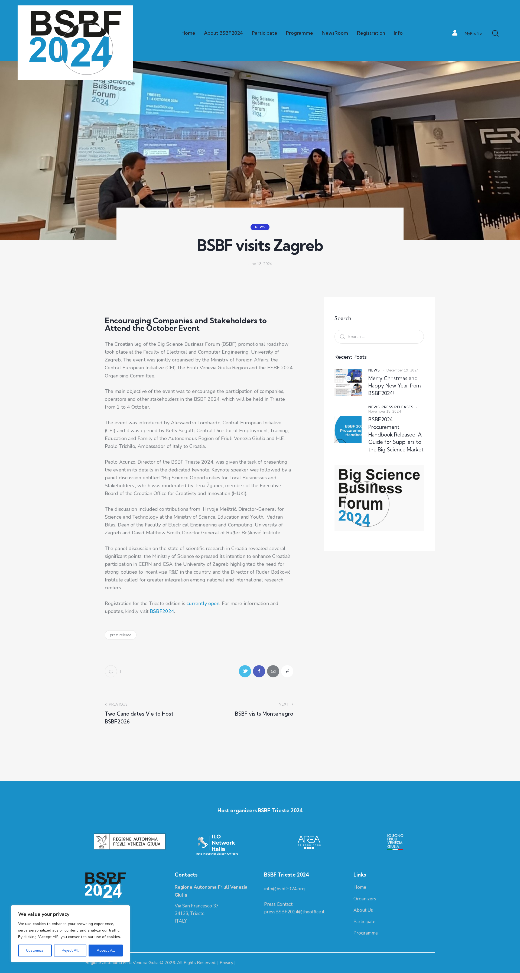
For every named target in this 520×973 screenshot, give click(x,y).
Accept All (106, 950)
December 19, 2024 (402, 370)
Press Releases (397, 407)
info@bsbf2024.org (284, 889)
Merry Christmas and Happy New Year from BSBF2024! (394, 385)
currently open (203, 603)
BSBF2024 (162, 611)
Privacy (226, 963)
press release (120, 635)
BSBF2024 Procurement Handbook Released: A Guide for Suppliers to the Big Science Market (396, 434)
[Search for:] (379, 336)
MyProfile (473, 33)
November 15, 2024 (384, 411)
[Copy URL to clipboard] (287, 671)
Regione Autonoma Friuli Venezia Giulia (121, 963)
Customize (35, 950)
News (260, 227)
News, (375, 407)
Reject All (70, 950)
